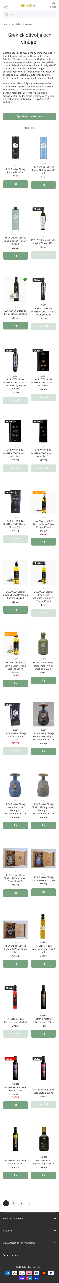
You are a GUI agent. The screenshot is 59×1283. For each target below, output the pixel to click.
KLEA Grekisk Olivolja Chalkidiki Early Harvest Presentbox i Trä (15, 878)
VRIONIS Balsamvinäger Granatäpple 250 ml (43, 1091)
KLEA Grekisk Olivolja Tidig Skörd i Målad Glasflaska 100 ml (43, 665)
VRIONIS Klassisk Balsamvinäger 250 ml (43, 1020)
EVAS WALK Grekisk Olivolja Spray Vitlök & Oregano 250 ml (15, 665)
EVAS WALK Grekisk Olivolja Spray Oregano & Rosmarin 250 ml (15, 595)
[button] (54, 5)
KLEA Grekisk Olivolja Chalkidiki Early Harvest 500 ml (15, 241)
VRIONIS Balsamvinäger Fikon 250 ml (15, 1089)
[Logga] (27, 5)
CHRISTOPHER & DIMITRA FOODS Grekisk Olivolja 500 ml (43, 311)
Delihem (25, 1267)
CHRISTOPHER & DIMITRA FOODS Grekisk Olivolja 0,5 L (43, 382)
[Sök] (5, 14)
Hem (5, 24)
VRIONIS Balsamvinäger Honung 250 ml (15, 1162)
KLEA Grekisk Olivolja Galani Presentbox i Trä (43, 879)
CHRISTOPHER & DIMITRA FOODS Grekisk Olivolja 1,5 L (43, 453)
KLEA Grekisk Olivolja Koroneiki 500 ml (15, 171)
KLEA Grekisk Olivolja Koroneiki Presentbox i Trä (15, 949)
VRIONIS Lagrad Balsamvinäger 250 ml (43, 1162)
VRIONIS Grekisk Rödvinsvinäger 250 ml (15, 1020)
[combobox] (29, 14)
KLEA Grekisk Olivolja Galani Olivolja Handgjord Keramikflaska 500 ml (15, 809)
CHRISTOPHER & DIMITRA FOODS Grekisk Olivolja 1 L (15, 453)
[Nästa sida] (28, 1203)
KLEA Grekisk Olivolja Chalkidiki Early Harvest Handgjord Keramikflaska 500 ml (43, 809)
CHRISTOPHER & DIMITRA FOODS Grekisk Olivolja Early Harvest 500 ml (15, 384)
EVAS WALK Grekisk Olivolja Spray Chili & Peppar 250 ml (43, 524)
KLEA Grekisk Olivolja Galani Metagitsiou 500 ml (43, 170)
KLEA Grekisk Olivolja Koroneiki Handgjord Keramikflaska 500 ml (43, 736)
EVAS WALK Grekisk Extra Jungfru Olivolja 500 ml (43, 241)
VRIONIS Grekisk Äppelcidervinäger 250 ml (43, 949)
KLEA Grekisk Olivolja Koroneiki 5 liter (15, 735)
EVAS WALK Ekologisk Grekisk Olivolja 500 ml (15, 312)
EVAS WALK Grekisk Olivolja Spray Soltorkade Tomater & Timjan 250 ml (43, 596)
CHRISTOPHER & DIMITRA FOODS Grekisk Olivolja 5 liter (15, 524)
